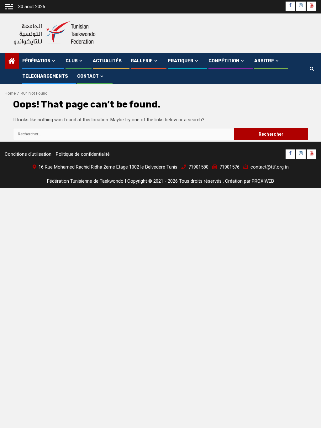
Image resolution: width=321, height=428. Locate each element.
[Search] (312, 69)
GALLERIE (142, 61)
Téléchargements (45, 76)
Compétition (223, 61)
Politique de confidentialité (83, 154)
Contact (88, 76)
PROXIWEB (263, 181)
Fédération (36, 61)
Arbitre (264, 61)
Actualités (107, 61)
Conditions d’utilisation (28, 154)
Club (72, 61)
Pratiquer (180, 61)
